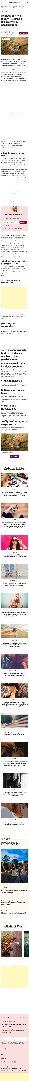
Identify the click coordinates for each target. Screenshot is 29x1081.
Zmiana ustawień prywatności (9, 1070)
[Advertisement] (13, 298)
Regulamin (4, 1067)
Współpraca (22, 1070)
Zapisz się (23, 222)
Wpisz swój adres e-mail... (6, 1036)
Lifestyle (10, 6)
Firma (2, 1054)
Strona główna (4, 6)
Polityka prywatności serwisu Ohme (11, 1068)
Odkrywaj (3, 1058)
